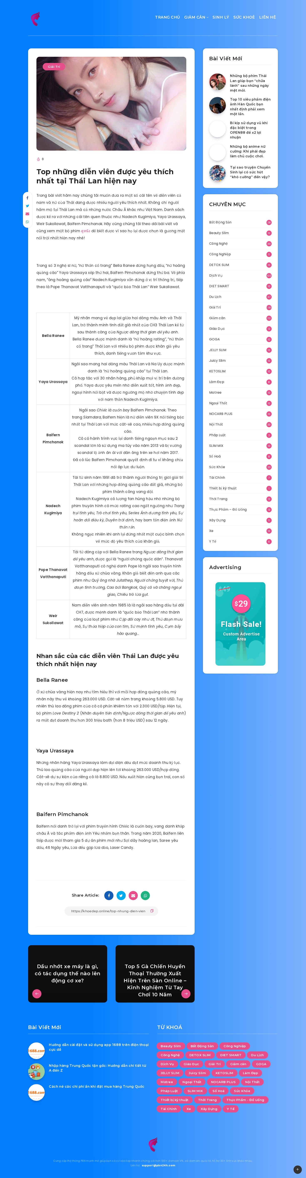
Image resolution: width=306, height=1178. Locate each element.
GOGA (214, 339)
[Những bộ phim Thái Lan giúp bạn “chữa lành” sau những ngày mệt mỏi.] (217, 81)
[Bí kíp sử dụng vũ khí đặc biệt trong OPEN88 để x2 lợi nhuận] (217, 129)
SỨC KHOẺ (244, 17)
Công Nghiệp (220, 254)
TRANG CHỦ (167, 17)
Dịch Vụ (216, 275)
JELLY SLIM (217, 350)
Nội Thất (216, 424)
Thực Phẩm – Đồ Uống (228, 509)
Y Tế (212, 541)
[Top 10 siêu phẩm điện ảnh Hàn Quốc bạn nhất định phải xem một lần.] (217, 105)
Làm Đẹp (216, 381)
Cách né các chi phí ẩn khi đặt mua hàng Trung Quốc (96, 1087)
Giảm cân (217, 318)
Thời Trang (218, 498)
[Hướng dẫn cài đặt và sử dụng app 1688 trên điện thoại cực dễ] (36, 1050)
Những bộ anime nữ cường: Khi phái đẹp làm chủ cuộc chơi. (248, 151)
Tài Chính (217, 477)
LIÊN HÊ (267, 17)
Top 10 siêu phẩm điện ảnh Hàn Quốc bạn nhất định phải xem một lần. (250, 106)
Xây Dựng (217, 520)
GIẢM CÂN (194, 17)
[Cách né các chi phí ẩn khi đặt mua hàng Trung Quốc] (36, 1092)
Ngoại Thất (218, 403)
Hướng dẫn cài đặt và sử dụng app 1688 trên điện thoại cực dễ (99, 1047)
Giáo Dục (217, 328)
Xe (211, 530)
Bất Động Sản (220, 222)
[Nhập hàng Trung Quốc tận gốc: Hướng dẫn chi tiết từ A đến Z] (36, 1071)
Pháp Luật (217, 435)
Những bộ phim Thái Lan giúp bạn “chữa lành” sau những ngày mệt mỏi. (249, 83)
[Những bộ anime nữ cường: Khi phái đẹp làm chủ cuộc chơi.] (217, 152)
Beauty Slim (219, 233)
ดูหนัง (85, 230)
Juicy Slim (217, 360)
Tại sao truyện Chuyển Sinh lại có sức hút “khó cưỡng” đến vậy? (250, 172)
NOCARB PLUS (220, 413)
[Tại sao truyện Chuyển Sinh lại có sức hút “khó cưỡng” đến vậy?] (217, 173)
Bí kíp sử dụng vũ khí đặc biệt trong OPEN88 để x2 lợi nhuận (249, 130)
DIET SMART (219, 286)
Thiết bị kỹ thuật (223, 488)
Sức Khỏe (217, 467)
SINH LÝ (221, 17)
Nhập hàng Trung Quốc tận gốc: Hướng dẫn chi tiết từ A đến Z (97, 1068)
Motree (215, 392)
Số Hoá (215, 456)
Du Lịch (215, 296)
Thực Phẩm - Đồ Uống (245, 1100)
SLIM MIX (216, 445)
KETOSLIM (217, 371)
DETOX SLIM (219, 264)
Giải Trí (54, 67)
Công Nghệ (218, 243)
